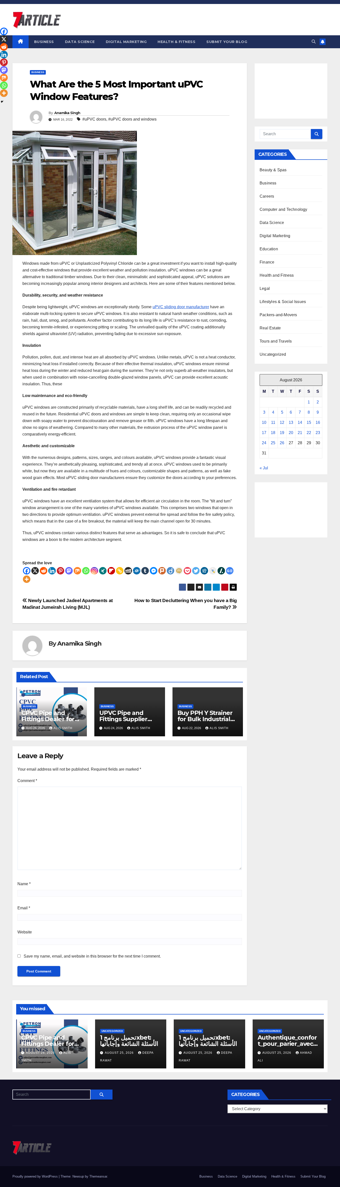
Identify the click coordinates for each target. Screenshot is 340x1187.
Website (24, 932)
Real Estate (270, 328)
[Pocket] (187, 570)
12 (282, 422)
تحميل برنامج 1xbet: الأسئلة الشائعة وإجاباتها (129, 1040)
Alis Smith (63, 728)
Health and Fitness (277, 275)
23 (318, 433)
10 (264, 422)
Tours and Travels (276, 341)
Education (269, 249)
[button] (314, 42)
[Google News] (229, 570)
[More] (26, 579)
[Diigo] (170, 570)
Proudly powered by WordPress (35, 1176)
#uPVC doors (94, 119)
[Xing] (103, 570)
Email (23, 908)
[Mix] (77, 570)
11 (273, 422)
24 (264, 443)
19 (282, 433)
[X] (35, 570)
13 (291, 422)
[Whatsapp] (86, 570)
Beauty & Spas (273, 170)
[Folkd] (136, 570)
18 (273, 433)
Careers (267, 196)
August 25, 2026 (120, 1053)
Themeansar (98, 1176)
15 (309, 422)
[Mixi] (179, 570)
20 (291, 433)
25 (273, 443)
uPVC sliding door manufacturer (181, 307)
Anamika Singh (67, 113)
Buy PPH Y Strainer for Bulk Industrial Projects (204, 719)
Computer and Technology (283, 209)
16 (318, 422)
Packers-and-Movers (278, 315)
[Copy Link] (119, 570)
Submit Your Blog (226, 42)
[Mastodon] (69, 570)
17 (264, 433)
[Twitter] (196, 570)
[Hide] (2, 102)
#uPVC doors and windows (132, 119)
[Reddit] (43, 570)
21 (300, 433)
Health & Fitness (176, 42)
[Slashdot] (221, 570)
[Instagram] (94, 570)
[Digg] (204, 570)
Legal (265, 288)
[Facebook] (26, 570)
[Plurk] (162, 570)
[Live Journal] (213, 570)
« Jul (264, 468)
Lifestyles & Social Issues (283, 302)
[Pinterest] (60, 570)
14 (300, 422)
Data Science (80, 42)
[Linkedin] (52, 570)
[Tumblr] (145, 570)
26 (282, 443)
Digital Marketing (126, 42)
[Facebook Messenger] (153, 570)
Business (44, 42)
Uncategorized (273, 354)
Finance (267, 262)
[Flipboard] (111, 570)
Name (24, 884)
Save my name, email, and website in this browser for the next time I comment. (92, 956)
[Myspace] (128, 570)
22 (309, 433)
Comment (27, 781)
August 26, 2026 (41, 1053)
